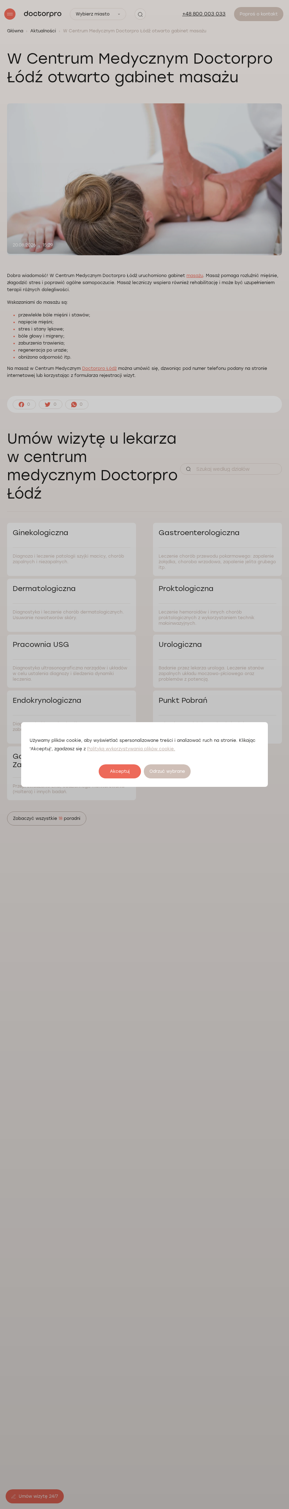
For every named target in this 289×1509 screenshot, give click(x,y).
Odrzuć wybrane (167, 771)
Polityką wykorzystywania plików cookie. (131, 748)
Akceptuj (120, 771)
